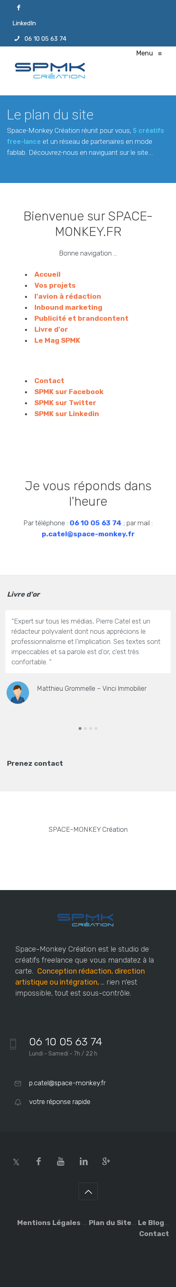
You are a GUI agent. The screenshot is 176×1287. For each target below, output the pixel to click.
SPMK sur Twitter (65, 403)
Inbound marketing (68, 307)
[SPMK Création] (53, 70)
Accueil (47, 274)
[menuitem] (88, 7)
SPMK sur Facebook (69, 392)
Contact (49, 381)
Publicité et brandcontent (81, 318)
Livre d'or (51, 329)
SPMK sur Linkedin (66, 414)
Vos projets (55, 285)
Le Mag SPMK (57, 340)
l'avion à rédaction (67, 296)
